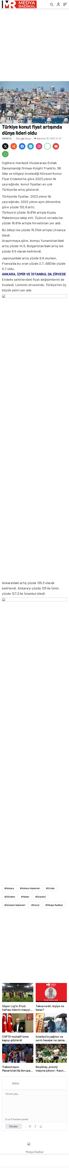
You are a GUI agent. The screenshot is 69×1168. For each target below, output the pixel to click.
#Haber (25, 896)
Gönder (13, 1126)
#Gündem (9, 896)
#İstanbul (40, 896)
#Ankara (9, 888)
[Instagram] (39, 146)
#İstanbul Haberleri (14, 905)
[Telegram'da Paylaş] (30, 146)
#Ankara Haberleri (30, 888)
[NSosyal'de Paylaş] (13, 146)
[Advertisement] (34, 45)
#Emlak (50, 888)
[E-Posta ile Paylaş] (56, 146)
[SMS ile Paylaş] (5, 154)
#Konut (35, 905)
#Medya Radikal (54, 905)
